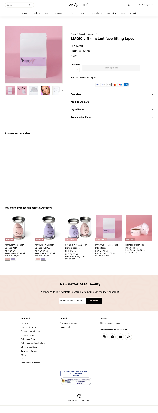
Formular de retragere (30, 363)
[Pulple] (13, 259)
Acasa (73, 34)
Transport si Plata (81, 117)
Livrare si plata (27, 335)
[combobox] (19, 5)
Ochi (47, 13)
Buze (83, 13)
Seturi (123, 13)
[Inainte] (61, 90)
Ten (72, 13)
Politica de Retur (28, 339)
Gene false (95, 13)
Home (24, 13)
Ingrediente (77, 109)
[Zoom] (33, 54)
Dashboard (65, 327)
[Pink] (7, 259)
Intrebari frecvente (29, 327)
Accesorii (110, 13)
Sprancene (59, 13)
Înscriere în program (69, 323)
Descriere (76, 94)
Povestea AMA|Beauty (30, 331)
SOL (22, 359)
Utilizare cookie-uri (29, 347)
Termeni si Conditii (29, 351)
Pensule (35, 13)
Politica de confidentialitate (33, 343)
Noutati (133, 13)
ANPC (23, 355)
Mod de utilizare (80, 101)
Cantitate (75, 64)
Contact (24, 323)
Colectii (82, 34)
